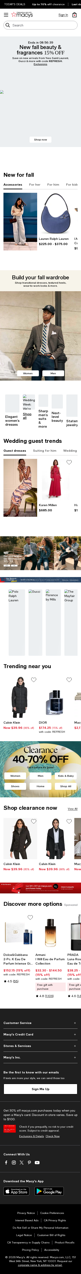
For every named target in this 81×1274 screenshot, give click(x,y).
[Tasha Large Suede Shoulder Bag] (56, 213)
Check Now (53, 1136)
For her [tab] (34, 184)
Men (53, 373)
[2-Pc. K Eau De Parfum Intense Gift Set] (18, 932)
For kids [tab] (72, 184)
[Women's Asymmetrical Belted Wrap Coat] (56, 838)
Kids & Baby (66, 775)
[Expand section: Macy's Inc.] (40, 1057)
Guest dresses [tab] (14, 450)
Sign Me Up (40, 1089)
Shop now (40, 139)
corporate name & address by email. (40, 1265)
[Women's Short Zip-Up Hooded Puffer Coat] (20, 838)
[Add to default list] (69, 462)
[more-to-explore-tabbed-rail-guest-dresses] (20, 488)
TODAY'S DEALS (14, 4)
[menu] (6, 14)
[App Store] (16, 1191)
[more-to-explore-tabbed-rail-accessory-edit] (20, 222)
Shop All (65, 786)
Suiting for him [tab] (44, 450)
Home (40, 786)
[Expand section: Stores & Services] (40, 1046)
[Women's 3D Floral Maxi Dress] (56, 479)
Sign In (63, 14)
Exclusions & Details (31, 1136)
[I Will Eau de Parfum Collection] (50, 932)
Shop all (27, 416)
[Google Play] (49, 1191)
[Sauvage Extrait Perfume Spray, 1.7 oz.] (56, 697)
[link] (56, 241)
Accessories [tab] (12, 184)
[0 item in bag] (74, 15)
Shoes (15, 786)
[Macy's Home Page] (22, 15)
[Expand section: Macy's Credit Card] (40, 1034)
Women (28, 373)
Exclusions (40, 64)
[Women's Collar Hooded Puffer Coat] (20, 697)
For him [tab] (53, 184)
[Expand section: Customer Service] (40, 1023)
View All (73, 808)
